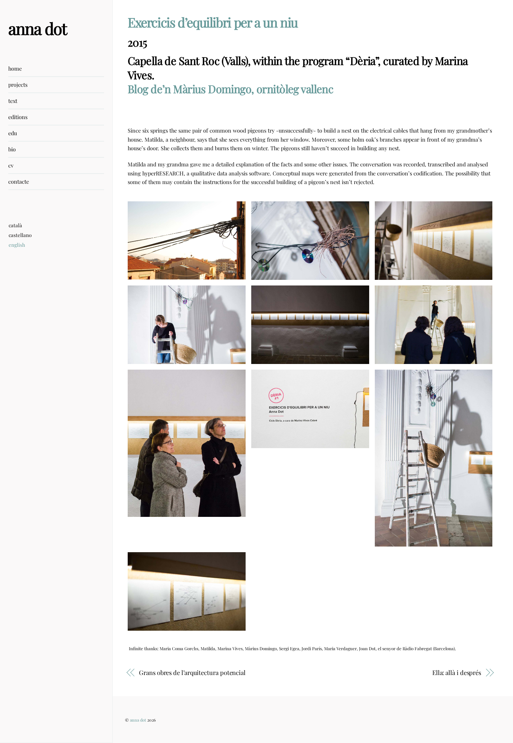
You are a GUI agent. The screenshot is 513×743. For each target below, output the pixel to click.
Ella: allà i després (456, 672)
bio (12, 149)
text (12, 100)
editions (17, 117)
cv (11, 165)
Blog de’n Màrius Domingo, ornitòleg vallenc (230, 89)
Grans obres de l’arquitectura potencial (192, 672)
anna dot (138, 720)
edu (12, 133)
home (15, 68)
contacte (18, 181)
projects (17, 84)
